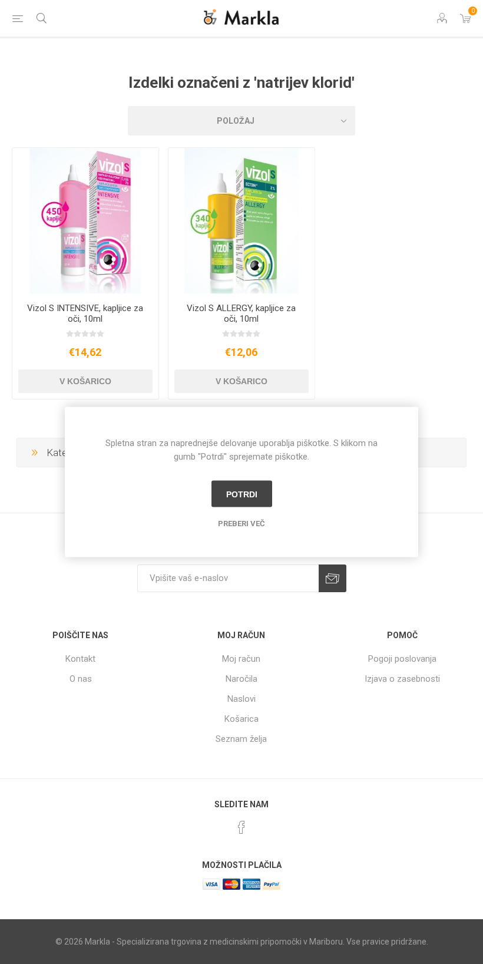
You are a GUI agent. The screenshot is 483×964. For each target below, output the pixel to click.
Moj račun (241, 658)
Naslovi (241, 699)
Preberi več (241, 523)
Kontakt (80, 658)
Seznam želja (241, 739)
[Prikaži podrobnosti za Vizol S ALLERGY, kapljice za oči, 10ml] (241, 221)
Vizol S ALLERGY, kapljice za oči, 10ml (241, 313)
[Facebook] (241, 827)
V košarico (85, 381)
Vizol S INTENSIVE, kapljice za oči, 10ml (85, 313)
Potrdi (241, 493)
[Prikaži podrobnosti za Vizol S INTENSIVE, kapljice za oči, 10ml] (85, 221)
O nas (81, 679)
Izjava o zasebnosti (402, 679)
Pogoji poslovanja (402, 658)
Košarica (241, 719)
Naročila (241, 679)
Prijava (332, 578)
